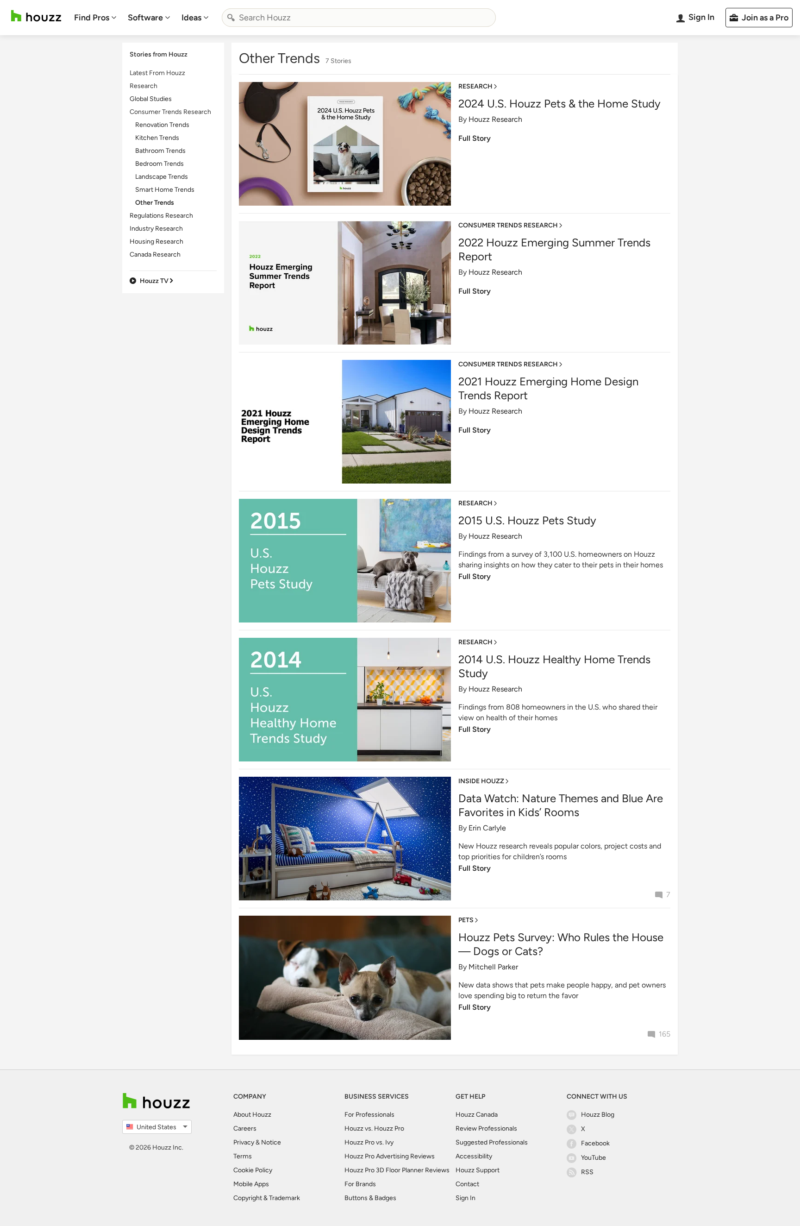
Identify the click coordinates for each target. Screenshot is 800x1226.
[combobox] (359, 17)
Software (145, 18)
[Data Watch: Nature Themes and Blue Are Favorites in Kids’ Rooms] (345, 838)
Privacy (243, 1142)
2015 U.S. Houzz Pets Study (527, 520)
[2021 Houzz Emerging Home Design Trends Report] (345, 422)
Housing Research (156, 241)
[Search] (231, 17)
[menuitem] (95, 17)
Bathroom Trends (160, 151)
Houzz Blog (597, 1115)
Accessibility (474, 1156)
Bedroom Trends (159, 164)
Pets (466, 920)
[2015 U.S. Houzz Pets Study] (345, 561)
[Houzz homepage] (36, 16)
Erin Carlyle (487, 828)
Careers (244, 1128)
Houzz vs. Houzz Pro (374, 1128)
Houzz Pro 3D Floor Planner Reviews (397, 1170)
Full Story (474, 138)
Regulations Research (161, 216)
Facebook (595, 1143)
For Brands (360, 1184)
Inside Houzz (481, 781)
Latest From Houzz (157, 73)
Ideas (191, 18)
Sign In (465, 1198)
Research (143, 86)
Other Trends (154, 203)
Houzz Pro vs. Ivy (369, 1142)
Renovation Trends (162, 125)
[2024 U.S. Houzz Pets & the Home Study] (345, 144)
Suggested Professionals (492, 1142)
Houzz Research (495, 119)
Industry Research (156, 229)
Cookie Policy (252, 1170)
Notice (271, 1142)
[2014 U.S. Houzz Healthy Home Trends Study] (345, 700)
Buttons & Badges (370, 1198)
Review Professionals (486, 1128)
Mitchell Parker (493, 966)
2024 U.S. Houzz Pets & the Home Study (559, 103)
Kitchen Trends (157, 138)
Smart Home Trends (164, 190)
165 (664, 1034)
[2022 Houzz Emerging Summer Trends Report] (345, 283)
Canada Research (155, 254)
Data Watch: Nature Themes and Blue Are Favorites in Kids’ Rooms (560, 805)
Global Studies (151, 99)
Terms (242, 1156)
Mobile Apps (251, 1184)
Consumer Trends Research (170, 112)
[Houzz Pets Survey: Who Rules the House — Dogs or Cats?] (345, 977)
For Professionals (369, 1115)
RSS (587, 1172)
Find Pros (91, 18)
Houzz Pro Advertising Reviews (389, 1156)
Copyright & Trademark (266, 1198)
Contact (467, 1184)
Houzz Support (478, 1170)
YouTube (593, 1158)
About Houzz (252, 1115)
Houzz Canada (477, 1115)
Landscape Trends (161, 177)
